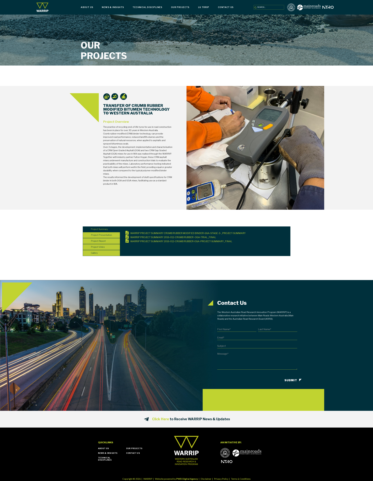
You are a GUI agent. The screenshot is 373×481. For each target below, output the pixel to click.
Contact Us (133, 453)
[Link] (42, 7)
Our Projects (134, 448)
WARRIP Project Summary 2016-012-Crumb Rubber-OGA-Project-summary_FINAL (181, 241)
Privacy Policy (221, 478)
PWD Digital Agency (187, 478)
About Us (103, 448)
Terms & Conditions (241, 478)
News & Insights (108, 453)
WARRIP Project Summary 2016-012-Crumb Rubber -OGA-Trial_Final (173, 237)
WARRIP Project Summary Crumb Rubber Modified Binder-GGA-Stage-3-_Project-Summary (188, 233)
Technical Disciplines (105, 459)
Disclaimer (206, 478)
